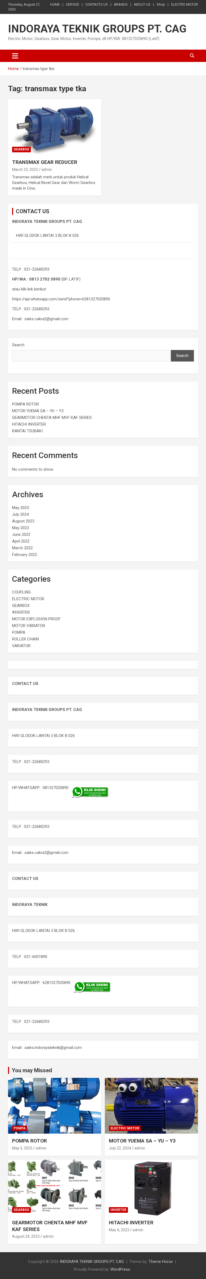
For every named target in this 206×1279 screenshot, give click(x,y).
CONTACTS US (96, 4)
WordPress (120, 1269)
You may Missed (32, 1070)
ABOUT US (142, 4)
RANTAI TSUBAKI (27, 431)
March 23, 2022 (25, 169)
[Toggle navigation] (15, 56)
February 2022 (24, 554)
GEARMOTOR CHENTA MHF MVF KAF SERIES (52, 417)
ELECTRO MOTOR (184, 4)
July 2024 (20, 514)
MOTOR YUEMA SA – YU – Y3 (38, 410)
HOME (55, 4)
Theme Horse (161, 1261)
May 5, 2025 (22, 1148)
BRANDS (121, 4)
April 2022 (21, 541)
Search (18, 344)
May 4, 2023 (119, 1230)
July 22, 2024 (120, 1148)
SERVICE (72, 4)
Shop (161, 4)
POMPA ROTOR (25, 404)
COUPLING (21, 592)
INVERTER (21, 612)
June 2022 (21, 534)
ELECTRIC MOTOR (28, 598)
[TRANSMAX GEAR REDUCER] (54, 127)
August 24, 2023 (26, 1236)
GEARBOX (21, 149)
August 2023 (23, 521)
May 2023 (20, 527)
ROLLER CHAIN (25, 639)
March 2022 (22, 547)
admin (46, 169)
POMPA (18, 632)
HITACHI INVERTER (29, 424)
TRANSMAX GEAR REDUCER (44, 162)
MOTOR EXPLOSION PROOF (36, 619)
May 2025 (20, 507)
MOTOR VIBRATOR (28, 625)
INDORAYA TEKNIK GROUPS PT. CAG (97, 29)
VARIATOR (21, 645)
